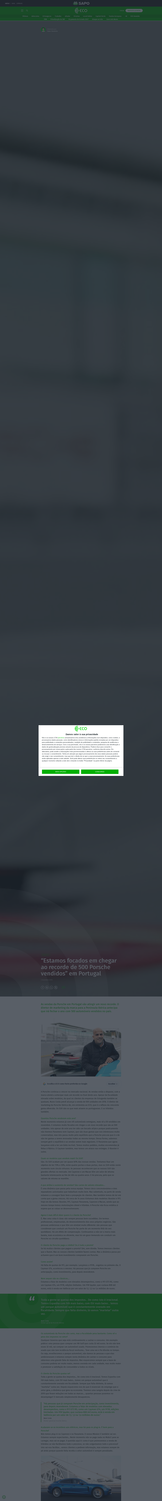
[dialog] (81, 750)
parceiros (61, 737)
